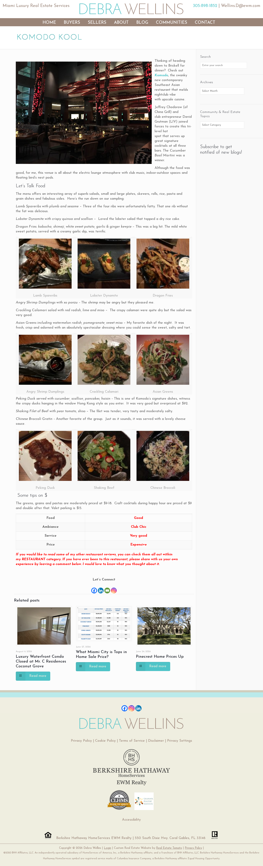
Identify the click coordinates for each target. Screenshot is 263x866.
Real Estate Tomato (169, 848)
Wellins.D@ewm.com (240, 6)
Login (107, 848)
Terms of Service (132, 741)
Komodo (161, 75)
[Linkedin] (101, 588)
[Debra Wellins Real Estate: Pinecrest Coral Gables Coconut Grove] (131, 8)
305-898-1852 (205, 6)
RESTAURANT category (41, 559)
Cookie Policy (105, 741)
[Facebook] (94, 588)
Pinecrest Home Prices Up (160, 657)
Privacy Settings (179, 741)
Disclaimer (156, 741)
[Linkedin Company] (138, 708)
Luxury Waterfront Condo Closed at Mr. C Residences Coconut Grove (41, 661)
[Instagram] (114, 588)
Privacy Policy (81, 741)
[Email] (107, 588)
